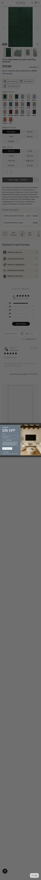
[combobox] (4, 440)
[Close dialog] (40, 426)
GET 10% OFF (7, 448)
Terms (7, 445)
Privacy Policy (4, 445)
